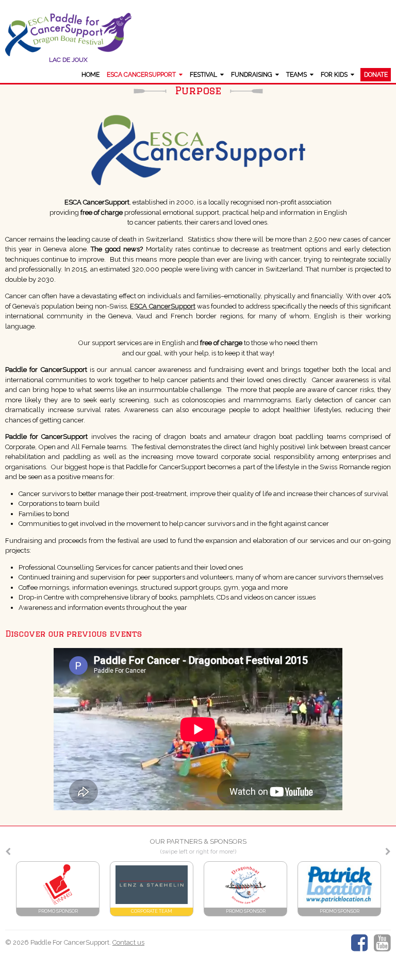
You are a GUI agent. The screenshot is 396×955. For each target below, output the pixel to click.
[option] (58, 888)
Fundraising (251, 74)
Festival (203, 74)
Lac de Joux (68, 59)
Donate (376, 74)
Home (90, 74)
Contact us (128, 942)
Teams (296, 74)
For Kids (334, 74)
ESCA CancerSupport (141, 74)
